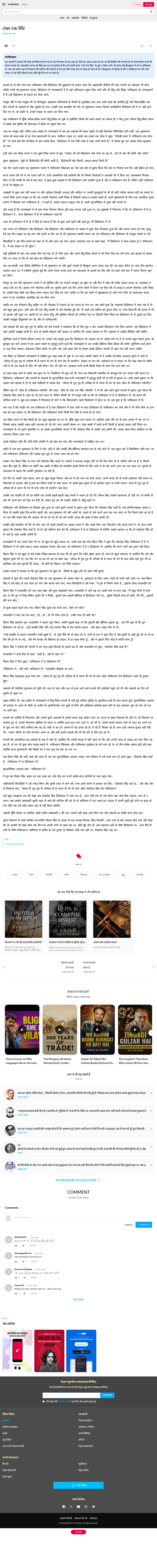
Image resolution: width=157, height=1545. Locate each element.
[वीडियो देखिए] (6, 45)
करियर (81, 1439)
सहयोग (5, 1420)
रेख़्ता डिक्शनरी (9, 1470)
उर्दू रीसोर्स (6, 1439)
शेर (68, 17)
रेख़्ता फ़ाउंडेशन (85, 1420)
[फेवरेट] (141, 45)
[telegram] (93, 1506)
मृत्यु (123, 874)
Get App (148, 4)
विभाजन (83, 874)
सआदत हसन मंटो (8, 34)
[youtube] (78, 1506)
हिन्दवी (5, 1464)
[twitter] (71, 1506)
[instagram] (85, 1506)
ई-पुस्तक (93, 17)
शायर (62, 17)
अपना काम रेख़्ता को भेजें (13, 1446)
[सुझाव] (13, 46)
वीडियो (84, 17)
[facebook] (63, 1506)
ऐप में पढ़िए (78, 1532)
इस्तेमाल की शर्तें (81, 1518)
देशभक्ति (140, 874)
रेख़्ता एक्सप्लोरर (85, 1446)
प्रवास (15, 874)
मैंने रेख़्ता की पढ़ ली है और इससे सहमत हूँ (71, 1401)
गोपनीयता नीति (64, 1401)
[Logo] (13, 5)
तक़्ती (4, 1433)
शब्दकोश (75, 17)
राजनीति (49, 874)
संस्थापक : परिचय (86, 1427)
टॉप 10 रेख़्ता (104, 874)
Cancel (128, 1224)
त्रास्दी (66, 874)
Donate (137, 4)
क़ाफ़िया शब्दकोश (10, 1427)
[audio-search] (151, 11)
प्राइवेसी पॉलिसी (66, 1518)
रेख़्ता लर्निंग (83, 1470)
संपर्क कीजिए (84, 1433)
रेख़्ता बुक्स (7, 1476)
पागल (31, 874)
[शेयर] (150, 45)
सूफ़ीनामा (82, 1464)
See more (78, 1299)
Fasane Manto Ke (14, 843)
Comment (143, 1224)
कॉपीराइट (93, 1518)
